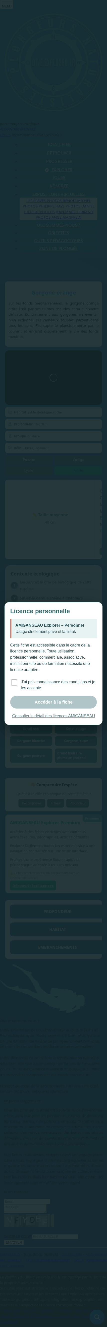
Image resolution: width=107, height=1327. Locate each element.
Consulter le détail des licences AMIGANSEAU (53, 716)
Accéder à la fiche (54, 702)
